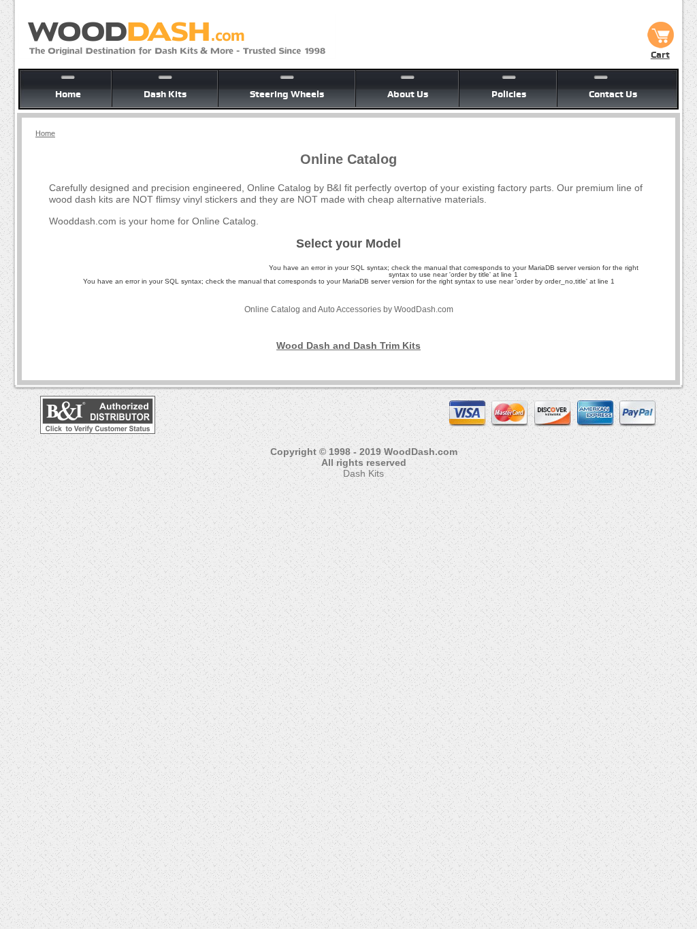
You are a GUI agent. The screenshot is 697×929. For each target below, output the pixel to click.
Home (68, 93)
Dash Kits (165, 93)
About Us (407, 93)
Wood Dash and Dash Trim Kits (348, 345)
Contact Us (613, 93)
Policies (508, 93)
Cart (660, 54)
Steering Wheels (287, 93)
